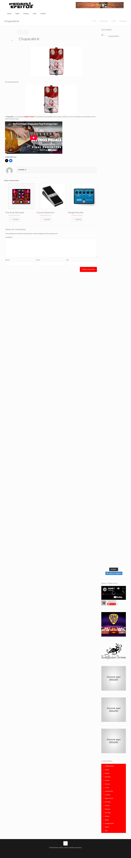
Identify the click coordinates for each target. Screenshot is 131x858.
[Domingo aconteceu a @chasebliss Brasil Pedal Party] (122, 170)
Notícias (107, 805)
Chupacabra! (123, 21)
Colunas (107, 773)
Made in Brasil (109, 798)
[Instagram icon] (67, 851)
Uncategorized (109, 823)
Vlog (106, 830)
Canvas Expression (45, 212)
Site (67, 260)
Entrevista (107, 777)
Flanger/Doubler (76, 212)
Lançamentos (104, 21)
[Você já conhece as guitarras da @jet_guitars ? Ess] (113, 324)
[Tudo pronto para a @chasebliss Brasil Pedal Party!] (105, 331)
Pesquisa (107, 809)
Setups (107, 820)
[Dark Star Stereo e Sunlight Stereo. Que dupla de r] (105, 49)
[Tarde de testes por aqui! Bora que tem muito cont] (113, 49)
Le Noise (107, 795)
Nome (7, 260)
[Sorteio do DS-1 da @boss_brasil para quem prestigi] (105, 372)
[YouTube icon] (65, 851)
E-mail (38, 260)
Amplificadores (109, 766)
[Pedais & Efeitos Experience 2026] (122, 304)
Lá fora (114, 21)
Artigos (107, 769)
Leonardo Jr (22, 169)
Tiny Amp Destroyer (14, 212)
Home (94, 21)
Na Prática (108, 802)
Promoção (108, 812)
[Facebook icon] (63, 851)
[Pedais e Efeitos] (21, 5)
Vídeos (107, 827)
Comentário (9, 237)
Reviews (107, 816)
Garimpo (107, 784)
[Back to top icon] (65, 843)
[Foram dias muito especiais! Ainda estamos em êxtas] (122, 465)
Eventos (107, 780)
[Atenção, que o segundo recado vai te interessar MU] (113, 377)
